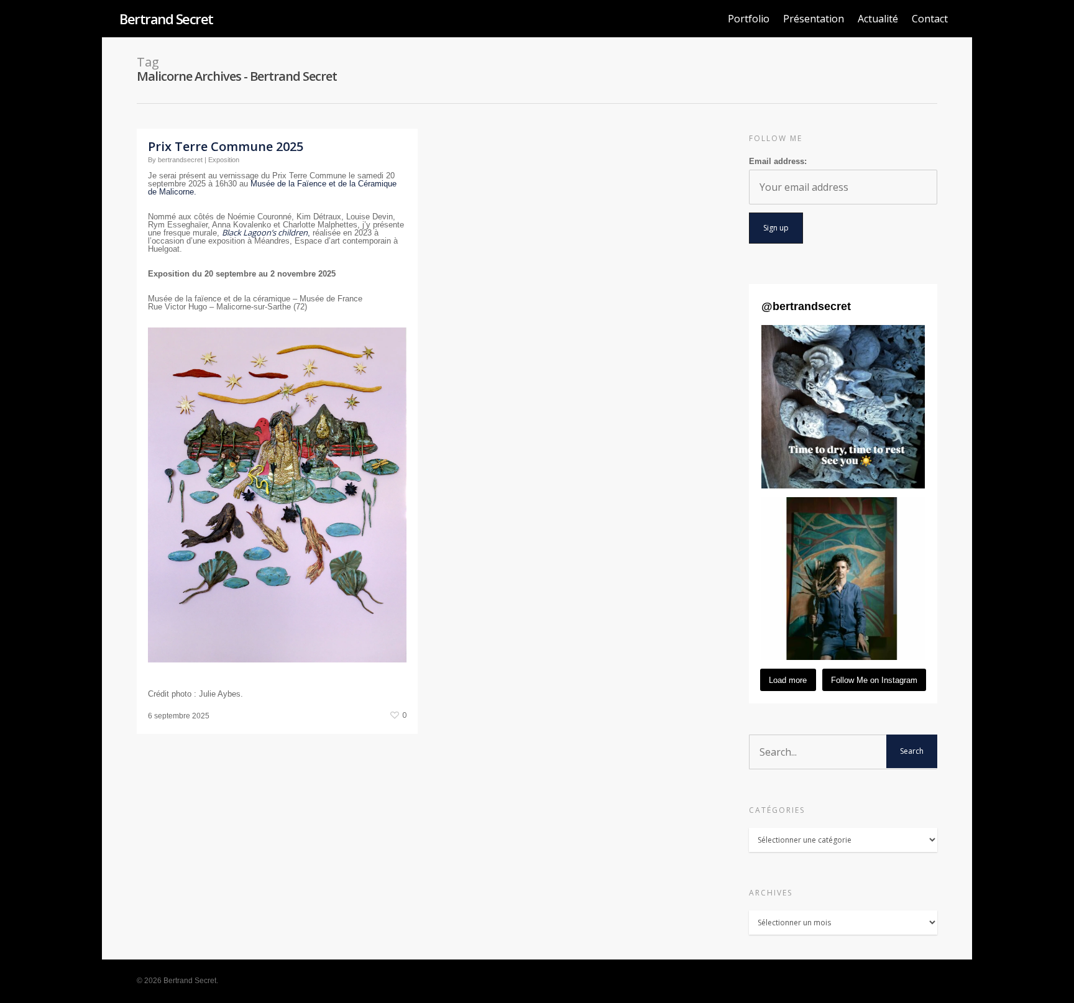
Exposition (223, 159)
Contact (930, 18)
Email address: (778, 161)
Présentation (813, 18)
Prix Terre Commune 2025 (225, 146)
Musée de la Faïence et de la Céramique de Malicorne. (272, 187)
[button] (843, 406)
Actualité (878, 18)
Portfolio (748, 18)
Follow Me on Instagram (874, 680)
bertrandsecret (180, 159)
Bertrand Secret (166, 18)
